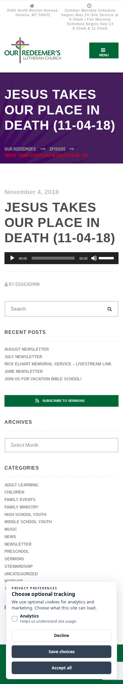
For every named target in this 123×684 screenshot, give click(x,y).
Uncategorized (21, 574)
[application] (61, 258)
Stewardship (18, 566)
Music (10, 529)
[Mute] (94, 258)
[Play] (12, 258)
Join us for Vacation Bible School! (43, 379)
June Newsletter (23, 371)
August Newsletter (26, 349)
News (10, 537)
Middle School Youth (28, 522)
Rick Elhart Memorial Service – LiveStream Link (57, 364)
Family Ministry (21, 507)
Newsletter (17, 544)
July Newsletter (23, 357)
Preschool (16, 551)
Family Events (20, 499)
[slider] (107, 257)
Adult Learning (21, 485)
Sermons (14, 559)
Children (14, 492)
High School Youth (25, 514)
